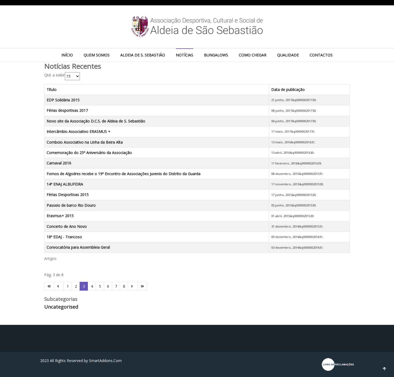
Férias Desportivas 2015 (68, 194)
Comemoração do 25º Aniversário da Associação (89, 152)
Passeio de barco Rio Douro (71, 205)
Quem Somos (97, 54)
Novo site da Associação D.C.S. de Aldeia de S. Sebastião (96, 121)
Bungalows (216, 54)
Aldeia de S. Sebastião (142, 54)
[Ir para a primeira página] (49, 286)
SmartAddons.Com (105, 360)
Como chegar (252, 54)
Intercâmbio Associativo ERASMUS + (78, 131)
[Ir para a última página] (142, 286)
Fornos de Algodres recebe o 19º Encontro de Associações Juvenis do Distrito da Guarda (123, 173)
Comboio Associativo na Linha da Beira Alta (85, 142)
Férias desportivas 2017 (67, 110)
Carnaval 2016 (59, 163)
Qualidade (288, 54)
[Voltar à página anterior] (59, 286)
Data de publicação (288, 89)
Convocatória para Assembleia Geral (78, 247)
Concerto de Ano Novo (67, 226)
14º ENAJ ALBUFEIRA (65, 184)
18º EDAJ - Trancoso (64, 236)
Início (67, 54)
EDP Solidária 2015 (63, 99)
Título (52, 89)
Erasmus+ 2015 (60, 215)
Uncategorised (61, 306)
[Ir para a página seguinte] (133, 286)
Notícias (184, 54)
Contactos (321, 54)
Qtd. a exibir (54, 75)
